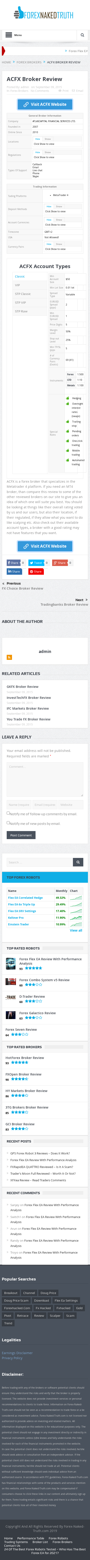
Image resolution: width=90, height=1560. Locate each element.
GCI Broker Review (20, 1124)
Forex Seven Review (21, 1029)
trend (8, 1323)
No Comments (40, 90)
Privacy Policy (12, 1358)
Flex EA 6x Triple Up (21, 904)
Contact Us (12, 1545)
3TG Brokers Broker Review (27, 1107)
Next (79, 600)
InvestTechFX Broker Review (29, 697)
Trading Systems (16, 1542)
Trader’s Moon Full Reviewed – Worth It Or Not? (43, 1173)
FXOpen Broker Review (23, 1074)
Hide (37, 139)
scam (70, 1315)
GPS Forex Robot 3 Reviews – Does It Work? (40, 1153)
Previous (14, 583)
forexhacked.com (17, 1308)
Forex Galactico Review (37, 1013)
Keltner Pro (16, 918)
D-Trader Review (32, 996)
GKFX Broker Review (22, 686)
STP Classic (23, 294)
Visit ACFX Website (48, 104)
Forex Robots (58, 1538)
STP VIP (20, 302)
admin (25, 87)
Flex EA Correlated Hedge (25, 898)
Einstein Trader (18, 924)
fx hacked (43, 1308)
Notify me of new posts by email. (35, 824)
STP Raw (21, 311)
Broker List (40, 1542)
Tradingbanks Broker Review (64, 604)
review (39, 1315)
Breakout (11, 1293)
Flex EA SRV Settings (22, 911)
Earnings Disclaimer (17, 1353)
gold (79, 1308)
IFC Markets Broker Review (28, 708)
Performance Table (30, 1538)
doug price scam (16, 1300)
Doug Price (48, 1293)
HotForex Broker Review (25, 1058)
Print (66, 90)
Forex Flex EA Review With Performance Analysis (50, 961)
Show (48, 139)
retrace (22, 1315)
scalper (55, 1315)
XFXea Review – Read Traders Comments (38, 1180)
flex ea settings (66, 1300)
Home (8, 1538)
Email (79, 90)
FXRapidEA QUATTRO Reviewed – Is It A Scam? (41, 1167)
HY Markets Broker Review (26, 1091)
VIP (17, 285)
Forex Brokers (19, 90)
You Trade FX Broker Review (28, 719)
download (41, 1300)
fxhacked (63, 1308)
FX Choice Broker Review (22, 588)
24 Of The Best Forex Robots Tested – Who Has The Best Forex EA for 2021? (45, 1551)
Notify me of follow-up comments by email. (43, 814)
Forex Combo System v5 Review (44, 980)
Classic (20, 276)
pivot (7, 1315)
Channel (29, 1293)
